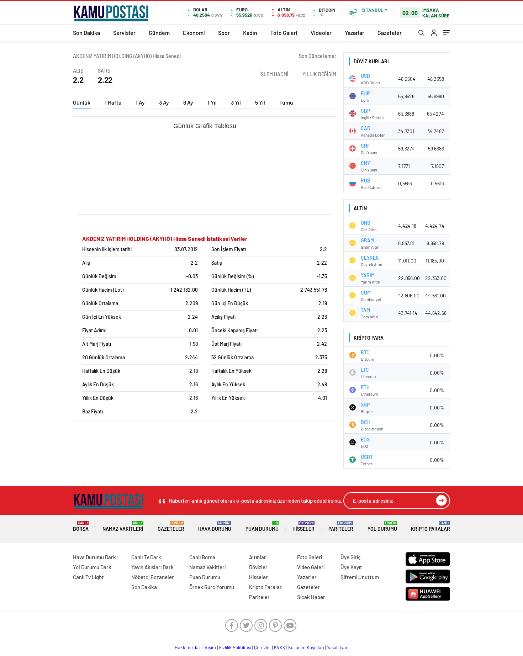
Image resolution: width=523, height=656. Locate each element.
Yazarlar (354, 32)
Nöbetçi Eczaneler (152, 577)
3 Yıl (236, 102)
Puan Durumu (262, 526)
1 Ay (140, 102)
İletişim (208, 647)
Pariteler (340, 526)
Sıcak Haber (311, 597)
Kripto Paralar (430, 526)
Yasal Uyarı (338, 647)
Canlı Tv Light (88, 577)
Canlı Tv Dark (146, 557)
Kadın (250, 32)
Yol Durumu (382, 526)
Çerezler (262, 647)
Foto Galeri (283, 32)
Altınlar (257, 557)
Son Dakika (86, 32)
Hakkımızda (187, 647)
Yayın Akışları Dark (152, 567)
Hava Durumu (214, 526)
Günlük (81, 102)
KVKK (279, 647)
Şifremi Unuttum (359, 577)
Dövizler (258, 567)
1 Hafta (113, 102)
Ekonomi (194, 32)
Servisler (124, 32)
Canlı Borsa (202, 557)
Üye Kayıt (351, 567)
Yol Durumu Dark (92, 567)
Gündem (159, 32)
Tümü (286, 102)
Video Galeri (310, 567)
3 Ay (164, 102)
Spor (224, 32)
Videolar (321, 32)
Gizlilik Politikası (235, 647)
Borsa (81, 526)
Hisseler (303, 526)
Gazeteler (389, 32)
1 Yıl (212, 102)
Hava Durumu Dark (94, 557)
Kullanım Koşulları (306, 647)
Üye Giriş (350, 557)
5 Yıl (260, 102)
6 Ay (188, 102)
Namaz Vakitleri (122, 526)
